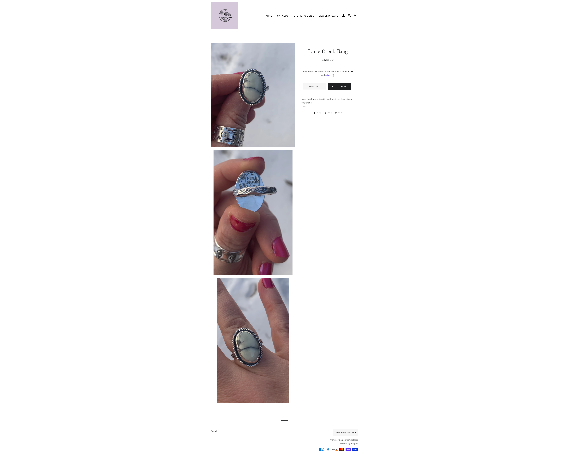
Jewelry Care (328, 16)
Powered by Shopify (348, 443)
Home (268, 16)
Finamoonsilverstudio (348, 439)
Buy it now (339, 86)
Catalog (283, 16)
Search (214, 431)
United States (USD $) (344, 432)
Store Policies (304, 16)
